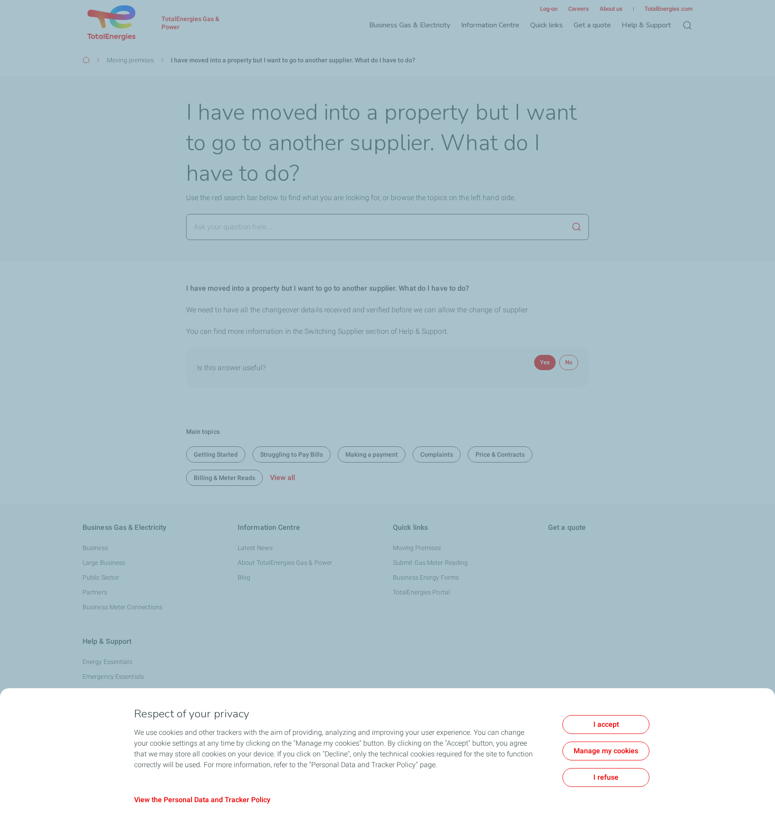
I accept (606, 724)
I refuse (605, 777)
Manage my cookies (606, 751)
